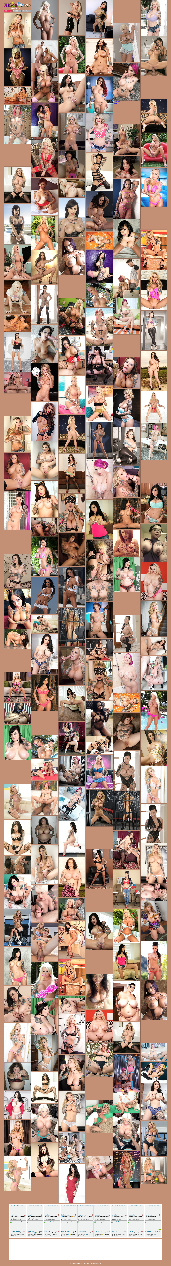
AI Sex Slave (8, 11)
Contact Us (98, 1263)
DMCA (92, 1263)
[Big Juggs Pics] (17, 4)
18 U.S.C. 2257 (85, 1263)
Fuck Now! (26, 11)
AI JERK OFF (17, 11)
